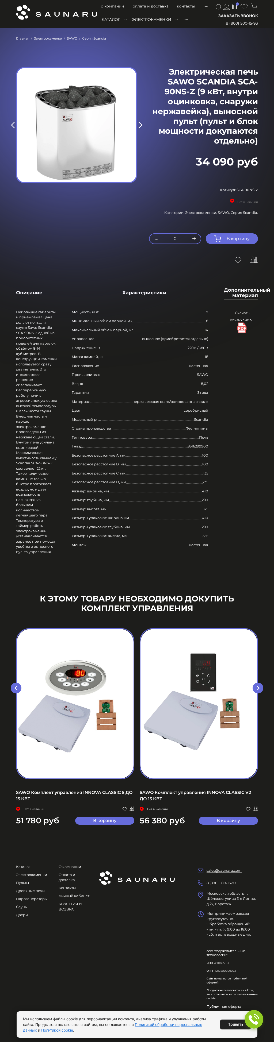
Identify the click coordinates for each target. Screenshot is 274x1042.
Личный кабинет (74, 896)
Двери (22, 915)
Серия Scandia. (244, 212)
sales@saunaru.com (224, 870)
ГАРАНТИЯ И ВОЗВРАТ (70, 906)
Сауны (22, 907)
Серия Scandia (94, 38)
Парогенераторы (31, 899)
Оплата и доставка (151, 6)
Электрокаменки (151, 19)
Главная (22, 38)
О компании (112, 6)
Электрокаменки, (201, 212)
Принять (235, 1024)
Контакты (186, 6)
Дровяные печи (30, 891)
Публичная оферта (224, 1006)
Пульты (22, 883)
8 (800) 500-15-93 (242, 23)
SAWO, (224, 212)
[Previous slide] (13, 125)
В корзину (104, 820)
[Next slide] (140, 125)
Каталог (111, 19)
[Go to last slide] (16, 688)
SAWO (72, 38)
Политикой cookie (57, 1030)
